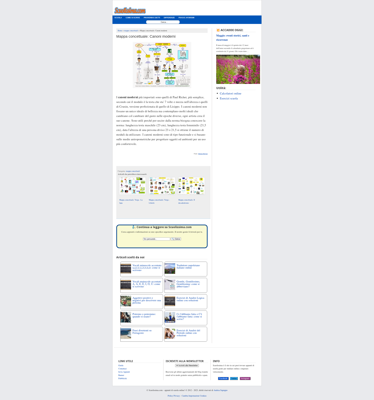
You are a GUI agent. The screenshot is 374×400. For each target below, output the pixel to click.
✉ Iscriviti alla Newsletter (187, 365)
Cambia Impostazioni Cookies (194, 395)
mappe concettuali (133, 171)
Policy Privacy (174, 395)
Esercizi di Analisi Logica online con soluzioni (190, 299)
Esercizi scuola (229, 98)
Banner (121, 375)
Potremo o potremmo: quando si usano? (144, 315)
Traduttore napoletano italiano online (188, 266)
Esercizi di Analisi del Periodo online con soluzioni (188, 332)
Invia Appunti (124, 371)
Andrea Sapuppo (220, 390)
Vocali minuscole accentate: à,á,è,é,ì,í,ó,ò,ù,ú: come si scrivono (147, 267)
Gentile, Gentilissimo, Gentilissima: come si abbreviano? (188, 284)
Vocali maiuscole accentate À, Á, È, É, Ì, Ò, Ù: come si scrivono (147, 284)
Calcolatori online (230, 93)
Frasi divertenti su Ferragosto (142, 331)
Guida (120, 365)
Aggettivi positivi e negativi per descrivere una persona (147, 300)
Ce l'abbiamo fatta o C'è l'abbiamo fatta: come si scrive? (189, 316)
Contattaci (122, 368)
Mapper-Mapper (203, 154)
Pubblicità (122, 378)
